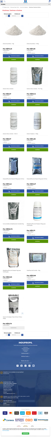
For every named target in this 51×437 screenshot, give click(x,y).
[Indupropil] (25, 1)
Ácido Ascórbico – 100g (33, 43)
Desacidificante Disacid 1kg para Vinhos (37, 178)
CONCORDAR (25, 433)
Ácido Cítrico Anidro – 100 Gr (10, 133)
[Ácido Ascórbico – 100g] (37, 30)
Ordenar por (17, 14)
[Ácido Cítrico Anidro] (13, 75)
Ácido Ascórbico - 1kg (8, 43)
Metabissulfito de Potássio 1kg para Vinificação (12, 271)
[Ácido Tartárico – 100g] (37, 120)
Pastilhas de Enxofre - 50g (33, 270)
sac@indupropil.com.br (7, 386)
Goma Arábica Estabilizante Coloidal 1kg (13, 223)
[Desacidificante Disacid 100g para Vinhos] (13, 166)
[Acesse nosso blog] (33, 366)
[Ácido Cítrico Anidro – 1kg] (37, 75)
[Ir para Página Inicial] (6, 7)
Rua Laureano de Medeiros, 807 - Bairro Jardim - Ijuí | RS (16, 396)
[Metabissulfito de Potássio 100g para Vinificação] (37, 211)
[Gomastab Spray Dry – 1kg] (13, 211)
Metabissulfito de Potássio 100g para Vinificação (36, 224)
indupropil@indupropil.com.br (9, 393)
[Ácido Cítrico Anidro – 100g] (13, 120)
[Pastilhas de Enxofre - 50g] (37, 257)
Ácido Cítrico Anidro (8, 88)
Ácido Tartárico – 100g (32, 133)
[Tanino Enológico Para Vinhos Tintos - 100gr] (13, 304)
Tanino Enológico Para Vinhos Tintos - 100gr (12, 317)
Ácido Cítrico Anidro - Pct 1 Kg (34, 88)
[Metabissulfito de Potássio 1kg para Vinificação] (13, 257)
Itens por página (7, 14)
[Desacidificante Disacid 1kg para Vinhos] (37, 166)
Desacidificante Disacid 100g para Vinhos (13, 178)
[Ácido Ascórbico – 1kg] (13, 30)
